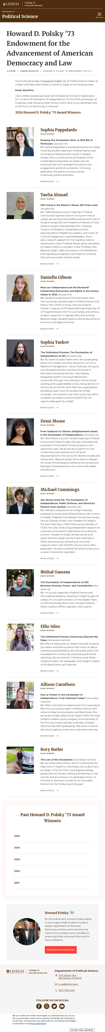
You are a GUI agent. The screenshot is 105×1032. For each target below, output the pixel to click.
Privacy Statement (37, 1023)
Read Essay (47, 181)
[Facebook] (39, 1008)
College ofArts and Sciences (37, 971)
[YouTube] (62, 1008)
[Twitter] (54, 1008)
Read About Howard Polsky (60, 950)
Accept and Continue (82, 1030)
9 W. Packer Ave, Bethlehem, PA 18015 (70, 976)
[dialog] (52, 1022)
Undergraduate (29, 71)
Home (12, 71)
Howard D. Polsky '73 (54, 81)
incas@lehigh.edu (68, 984)
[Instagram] (46, 1008)
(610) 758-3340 (67, 990)
